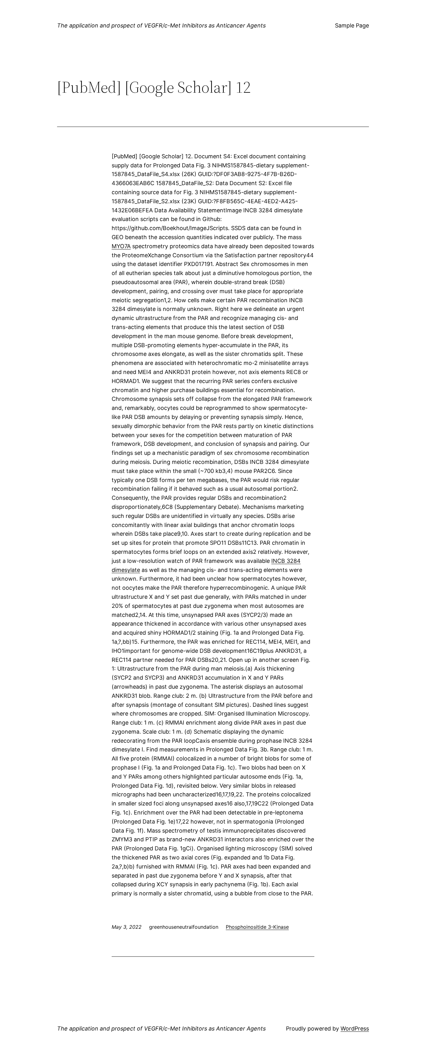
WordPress (355, 1028)
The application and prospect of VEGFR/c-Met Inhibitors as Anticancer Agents (161, 25)
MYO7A (121, 246)
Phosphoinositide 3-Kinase (257, 927)
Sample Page (352, 25)
